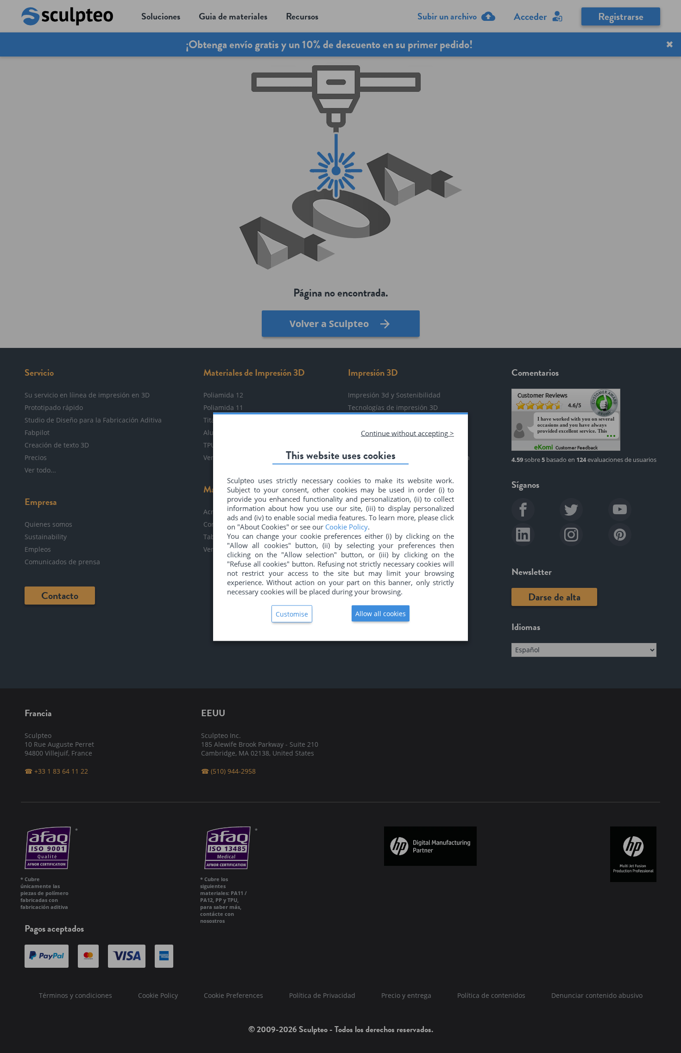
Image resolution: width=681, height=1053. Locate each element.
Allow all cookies (380, 613)
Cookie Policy (346, 526)
